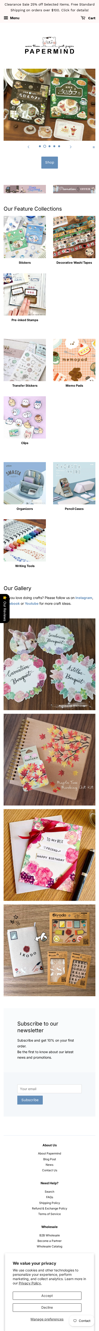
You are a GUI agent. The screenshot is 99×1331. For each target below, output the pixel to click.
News (49, 1164)
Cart (91, 18)
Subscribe (30, 1100)
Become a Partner (49, 1241)
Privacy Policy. (30, 1283)
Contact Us (49, 1170)
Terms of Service (49, 1214)
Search (49, 1191)
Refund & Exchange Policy (49, 1208)
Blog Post (49, 1159)
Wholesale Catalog (49, 1246)
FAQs (49, 1197)
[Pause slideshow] (93, 146)
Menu (14, 18)
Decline (47, 1307)
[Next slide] (70, 146)
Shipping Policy (49, 1203)
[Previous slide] (28, 146)
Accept (47, 1296)
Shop (49, 162)
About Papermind (49, 1153)
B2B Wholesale (49, 1235)
